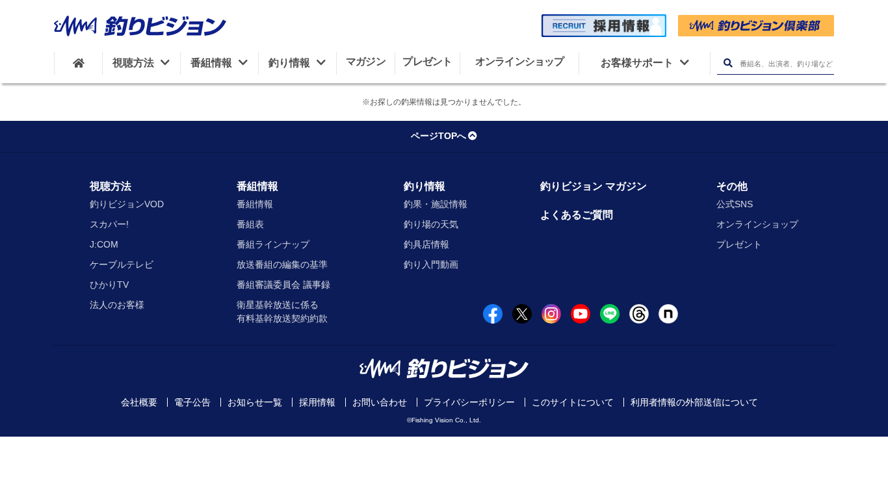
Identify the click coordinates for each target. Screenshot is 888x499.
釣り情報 (424, 186)
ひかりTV (109, 284)
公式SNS (734, 204)
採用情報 (317, 402)
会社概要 (139, 402)
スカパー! (109, 224)
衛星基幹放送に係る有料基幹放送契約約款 (282, 312)
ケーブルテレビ (121, 264)
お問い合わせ (379, 402)
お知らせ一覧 (255, 402)
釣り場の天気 (431, 224)
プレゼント (739, 244)
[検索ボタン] (727, 63)
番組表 (250, 224)
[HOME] (78, 63)
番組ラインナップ (273, 244)
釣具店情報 (426, 244)
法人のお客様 (117, 305)
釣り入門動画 (431, 264)
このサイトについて (573, 402)
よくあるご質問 (576, 214)
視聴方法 (110, 186)
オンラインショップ (757, 224)
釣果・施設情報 (435, 204)
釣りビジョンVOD (127, 204)
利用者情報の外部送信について (694, 402)
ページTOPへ (438, 136)
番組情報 (257, 186)
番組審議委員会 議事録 (283, 284)
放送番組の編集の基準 (282, 264)
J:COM (104, 244)
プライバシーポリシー (469, 402)
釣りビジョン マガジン (593, 186)
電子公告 (192, 402)
